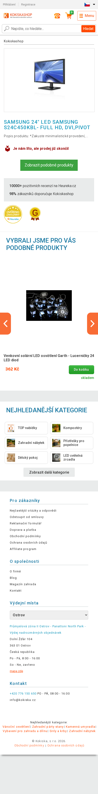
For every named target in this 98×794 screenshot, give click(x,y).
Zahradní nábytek (82, 731)
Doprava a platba (23, 529)
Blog (13, 577)
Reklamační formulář (25, 523)
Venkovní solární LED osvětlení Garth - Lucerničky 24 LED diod (49, 358)
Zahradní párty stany (48, 726)
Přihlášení (9, 4)
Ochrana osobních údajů (28, 542)
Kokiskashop (14, 41)
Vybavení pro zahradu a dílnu (25, 731)
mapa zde (16, 671)
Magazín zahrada (23, 584)
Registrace (28, 4)
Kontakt (16, 590)
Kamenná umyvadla (80, 726)
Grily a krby (58, 731)
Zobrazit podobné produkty (49, 165)
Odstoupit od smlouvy (27, 517)
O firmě (15, 571)
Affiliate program (23, 549)
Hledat (88, 29)
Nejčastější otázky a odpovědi (33, 510)
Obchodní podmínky (25, 536)
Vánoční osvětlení (16, 726)
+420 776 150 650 (23, 693)
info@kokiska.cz (23, 700)
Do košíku (81, 370)
